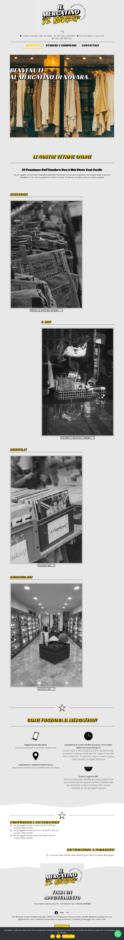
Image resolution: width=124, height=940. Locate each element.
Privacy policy (68, 936)
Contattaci (90, 45)
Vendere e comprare (61, 45)
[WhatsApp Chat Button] (118, 934)
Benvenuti (33, 45)
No (58, 936)
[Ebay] (62, 912)
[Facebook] (56, 912)
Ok (52, 936)
